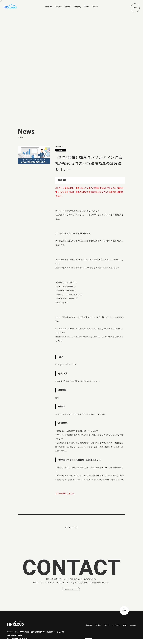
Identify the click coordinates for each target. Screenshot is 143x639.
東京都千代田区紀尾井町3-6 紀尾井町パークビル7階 (45, 632)
